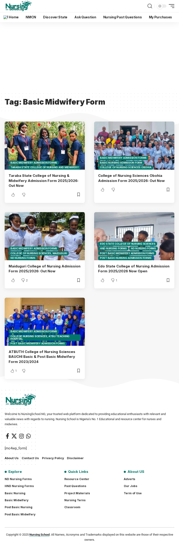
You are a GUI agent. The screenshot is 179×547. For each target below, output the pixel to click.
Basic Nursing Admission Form (121, 162)
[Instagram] (21, 436)
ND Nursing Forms (22, 258)
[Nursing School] (19, 6)
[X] (14, 436)
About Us (12, 458)
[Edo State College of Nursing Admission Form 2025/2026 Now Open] (134, 236)
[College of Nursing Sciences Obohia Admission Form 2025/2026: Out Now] (134, 145)
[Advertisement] (89, 56)
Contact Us (30, 458)
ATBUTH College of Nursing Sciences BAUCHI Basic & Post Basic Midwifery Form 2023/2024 (42, 356)
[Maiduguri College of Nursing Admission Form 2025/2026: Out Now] (45, 236)
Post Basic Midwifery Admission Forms (127, 253)
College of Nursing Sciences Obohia (125, 167)
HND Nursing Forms (113, 248)
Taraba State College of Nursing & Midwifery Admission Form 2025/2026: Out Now (43, 180)
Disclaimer (75, 458)
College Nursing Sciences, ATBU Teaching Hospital (39, 337)
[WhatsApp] (28, 436)
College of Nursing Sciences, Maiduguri (38, 253)
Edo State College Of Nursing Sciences (127, 243)
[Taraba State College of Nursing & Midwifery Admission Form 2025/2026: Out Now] (45, 145)
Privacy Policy (53, 458)
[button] (149, 6)
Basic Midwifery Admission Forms (33, 162)
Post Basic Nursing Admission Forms (125, 258)
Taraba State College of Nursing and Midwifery (44, 167)
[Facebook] (7, 436)
